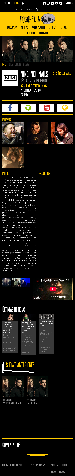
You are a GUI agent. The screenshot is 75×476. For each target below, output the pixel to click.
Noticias (24, 27)
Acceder (69, 3)
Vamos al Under (38, 27)
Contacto (64, 465)
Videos (18, 64)
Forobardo (43, 33)
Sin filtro (16, 3)
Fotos (10, 64)
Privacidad (62, 472)
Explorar (65, 27)
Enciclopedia (11, 27)
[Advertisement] (37, 422)
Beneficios (31, 33)
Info (4, 64)
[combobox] (25, 9)
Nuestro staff (55, 465)
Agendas (52, 27)
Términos (53, 472)
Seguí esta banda (62, 73)
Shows (26, 64)
